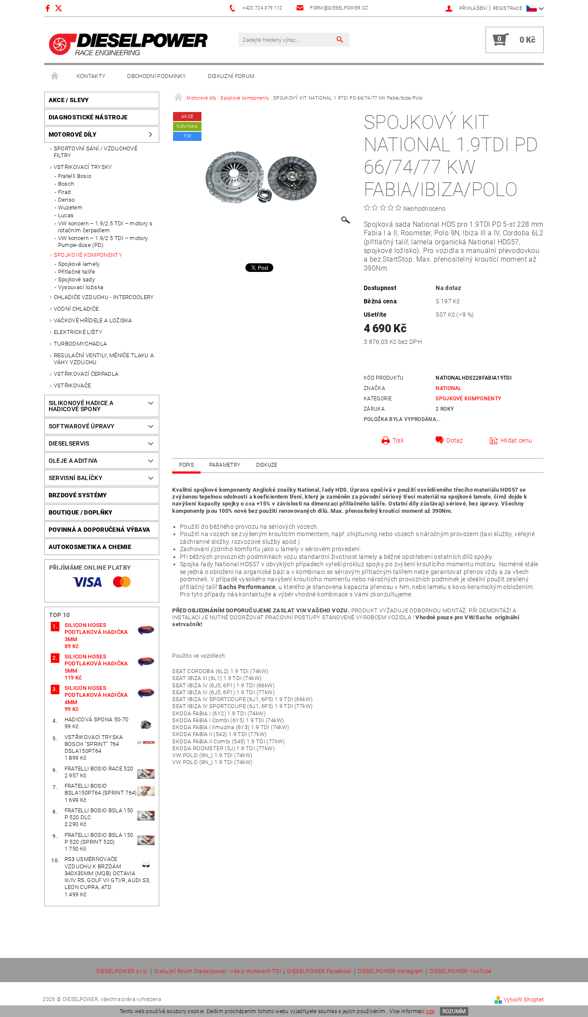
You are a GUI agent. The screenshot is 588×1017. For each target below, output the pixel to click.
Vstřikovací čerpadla (86, 374)
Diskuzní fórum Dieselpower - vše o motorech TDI (217, 971)
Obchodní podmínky (156, 76)
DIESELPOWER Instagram (391, 971)
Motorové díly (72, 134)
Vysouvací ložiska (80, 287)
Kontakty (91, 76)
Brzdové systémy (78, 495)
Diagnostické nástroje (88, 117)
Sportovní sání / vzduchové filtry (95, 152)
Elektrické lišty (78, 332)
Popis (186, 465)
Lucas (66, 215)
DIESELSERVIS (69, 443)
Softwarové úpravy (82, 426)
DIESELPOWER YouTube (461, 971)
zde (430, 1011)
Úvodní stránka (55, 76)
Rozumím (454, 1011)
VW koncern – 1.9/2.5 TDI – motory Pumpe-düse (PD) (103, 241)
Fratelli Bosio (74, 176)
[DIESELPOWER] (128, 44)
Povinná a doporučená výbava (100, 529)
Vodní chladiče (76, 309)
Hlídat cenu (516, 440)
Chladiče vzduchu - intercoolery (104, 297)
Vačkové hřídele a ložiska (93, 320)
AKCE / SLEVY (69, 100)
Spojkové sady (76, 279)
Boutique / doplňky (81, 512)
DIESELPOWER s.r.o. (122, 971)
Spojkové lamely (79, 264)
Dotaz (454, 440)
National (449, 388)
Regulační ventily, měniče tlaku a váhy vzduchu (104, 358)
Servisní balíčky (75, 477)
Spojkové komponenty (88, 255)
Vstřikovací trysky (83, 167)
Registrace (507, 8)
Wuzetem (70, 207)
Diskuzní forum (231, 76)
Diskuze (267, 465)
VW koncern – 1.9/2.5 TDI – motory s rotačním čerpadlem (105, 227)
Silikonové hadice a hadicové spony (81, 405)
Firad (64, 192)
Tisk (398, 440)
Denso (66, 200)
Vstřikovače (72, 385)
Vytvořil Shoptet (524, 999)
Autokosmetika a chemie (90, 546)
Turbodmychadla (80, 343)
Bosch (66, 184)
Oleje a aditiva (73, 460)
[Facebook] (48, 8)
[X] (63, 8)
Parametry (224, 465)
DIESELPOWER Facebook (319, 971)
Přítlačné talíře (76, 271)
